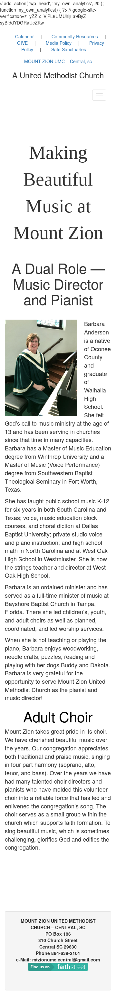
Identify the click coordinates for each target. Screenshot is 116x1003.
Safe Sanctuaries (68, 49)
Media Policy (59, 43)
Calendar (24, 36)
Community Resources (75, 36)
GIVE (22, 43)
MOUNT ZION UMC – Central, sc (58, 61)
